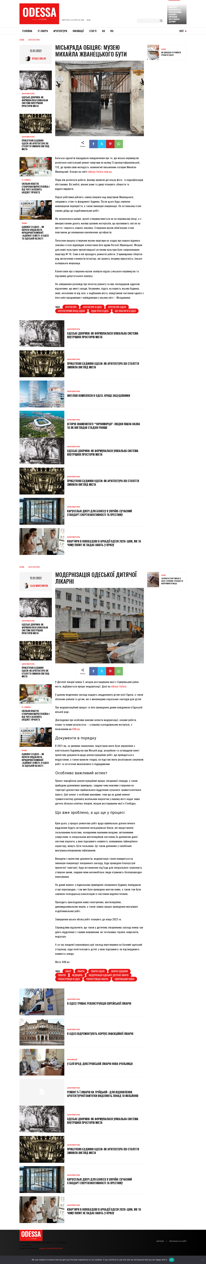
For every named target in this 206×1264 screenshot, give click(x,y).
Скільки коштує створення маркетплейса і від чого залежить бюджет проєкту (36, 188)
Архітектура (34, 39)
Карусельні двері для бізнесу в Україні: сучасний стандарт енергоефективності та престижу (99, 513)
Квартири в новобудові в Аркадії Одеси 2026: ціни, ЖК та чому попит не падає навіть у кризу (104, 543)
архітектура (71, 307)
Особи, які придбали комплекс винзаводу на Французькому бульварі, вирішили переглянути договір (175, 12)
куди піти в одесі (99, 311)
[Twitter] (102, 144)
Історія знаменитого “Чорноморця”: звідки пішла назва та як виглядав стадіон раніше (103, 426)
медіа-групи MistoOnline (50, 1248)
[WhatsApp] (118, 144)
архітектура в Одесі (92, 307)
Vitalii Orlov (39, 58)
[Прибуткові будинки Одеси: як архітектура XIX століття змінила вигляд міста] (35, 123)
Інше (24, 223)
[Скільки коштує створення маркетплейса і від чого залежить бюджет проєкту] (35, 166)
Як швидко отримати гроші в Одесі (171, 53)
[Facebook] (93, 144)
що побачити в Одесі (125, 311)
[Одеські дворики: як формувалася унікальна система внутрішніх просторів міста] (35, 80)
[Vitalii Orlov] (28, 58)
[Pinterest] (110, 144)
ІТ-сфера (26, 180)
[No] (202, 1259)
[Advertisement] (168, 82)
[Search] (161, 21)
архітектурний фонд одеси (71, 311)
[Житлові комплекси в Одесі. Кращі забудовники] (41, 394)
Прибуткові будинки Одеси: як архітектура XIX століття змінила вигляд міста (35, 145)
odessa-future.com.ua (100, 171)
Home (21, 39)
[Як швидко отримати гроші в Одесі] (153, 52)
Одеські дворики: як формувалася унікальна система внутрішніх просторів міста (35, 102)
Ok (171, 1260)
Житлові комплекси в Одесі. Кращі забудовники (98, 395)
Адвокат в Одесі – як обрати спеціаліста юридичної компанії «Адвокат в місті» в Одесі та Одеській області (35, 232)
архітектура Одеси (117, 307)
